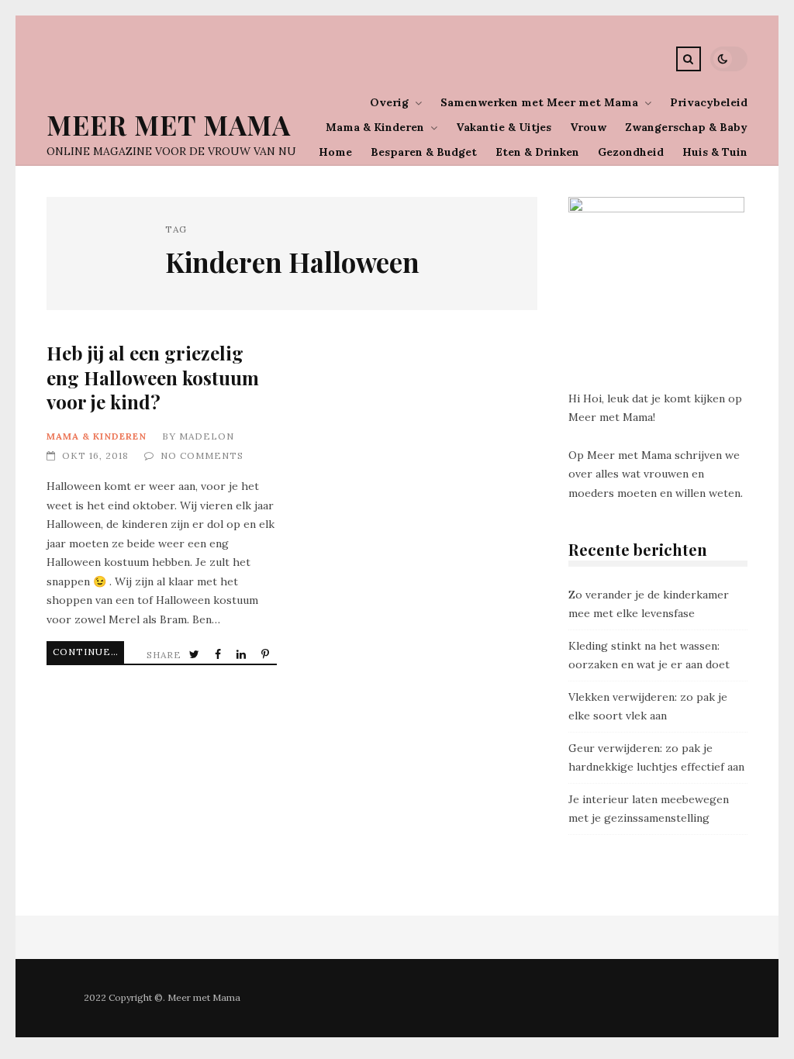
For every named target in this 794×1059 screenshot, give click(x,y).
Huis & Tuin (714, 152)
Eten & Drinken (537, 152)
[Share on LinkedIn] (243, 654)
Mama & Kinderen (375, 127)
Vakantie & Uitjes (503, 127)
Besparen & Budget (424, 152)
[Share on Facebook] (219, 654)
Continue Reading (88, 651)
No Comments (202, 455)
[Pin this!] (267, 654)
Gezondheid (631, 152)
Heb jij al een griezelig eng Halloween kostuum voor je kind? (153, 377)
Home (335, 152)
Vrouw (588, 127)
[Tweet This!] (196, 654)
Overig (389, 102)
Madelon (206, 436)
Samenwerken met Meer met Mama (539, 102)
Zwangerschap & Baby (686, 127)
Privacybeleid (708, 102)
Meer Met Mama (169, 124)
